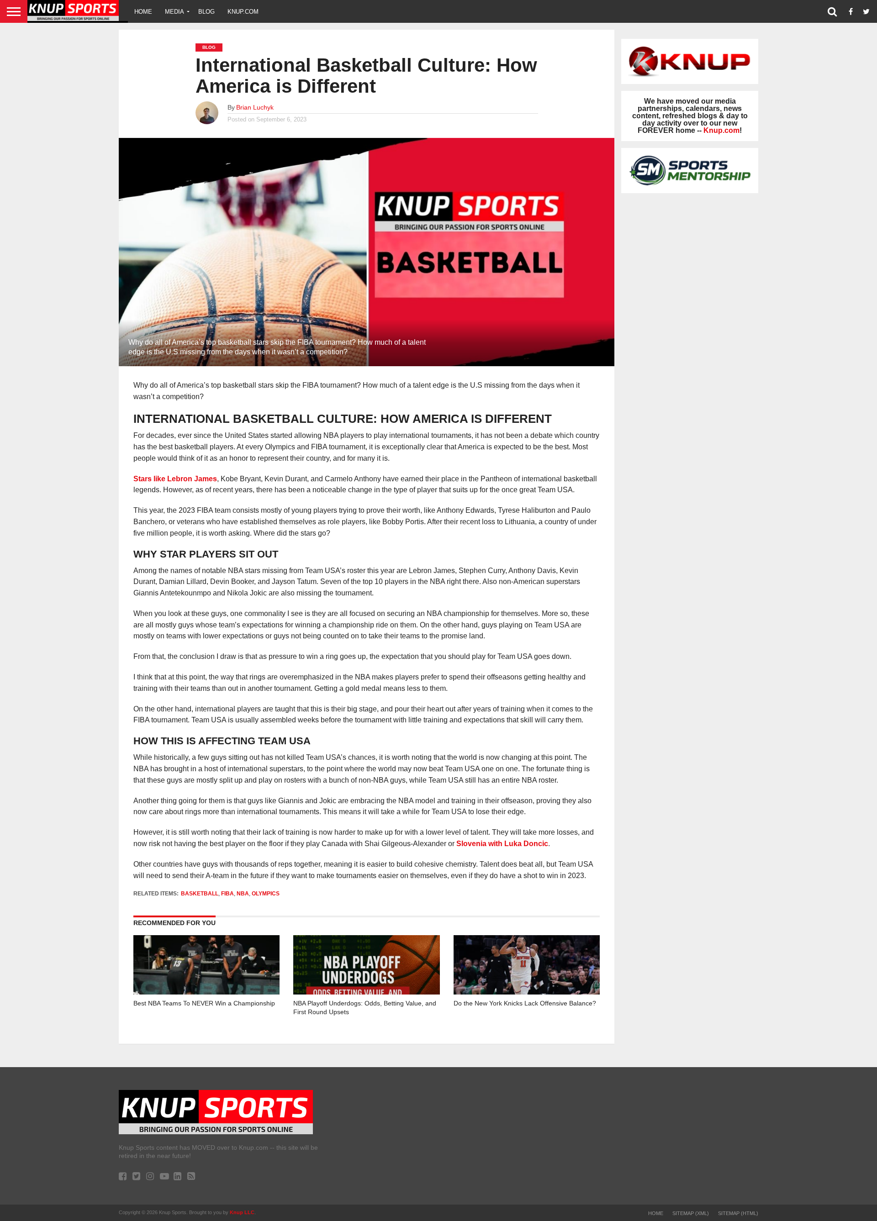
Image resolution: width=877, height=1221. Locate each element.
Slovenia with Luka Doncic (502, 843)
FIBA (227, 893)
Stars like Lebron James (175, 479)
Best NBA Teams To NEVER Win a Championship (204, 1003)
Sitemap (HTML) (738, 1213)
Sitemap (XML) (690, 1213)
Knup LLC (242, 1212)
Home (143, 11)
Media (174, 11)
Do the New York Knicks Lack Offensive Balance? (525, 1003)
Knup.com (243, 11)
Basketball (199, 893)
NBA (243, 893)
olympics (266, 893)
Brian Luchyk (255, 107)
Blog (206, 11)
